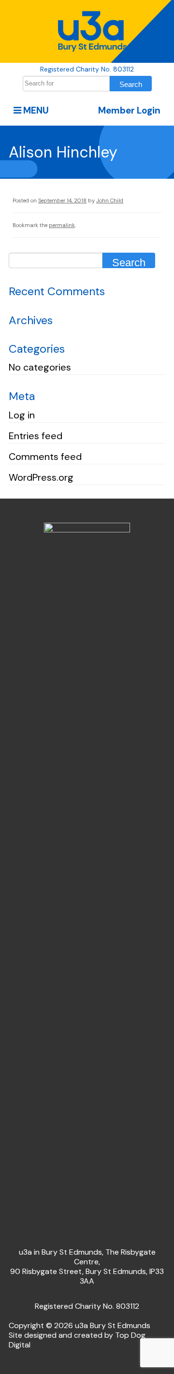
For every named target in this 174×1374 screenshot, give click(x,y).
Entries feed (35, 435)
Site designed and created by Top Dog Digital (77, 1340)
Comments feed (45, 456)
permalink (62, 225)
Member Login (129, 110)
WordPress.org (41, 477)
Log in (22, 415)
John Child (109, 200)
